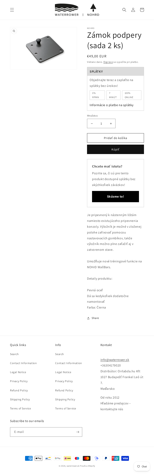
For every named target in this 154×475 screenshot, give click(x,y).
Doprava (108, 61)
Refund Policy (19, 390)
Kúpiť (115, 149)
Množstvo (92, 115)
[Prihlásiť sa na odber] (77, 432)
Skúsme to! (115, 196)
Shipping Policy (20, 399)
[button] (12, 9)
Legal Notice (18, 372)
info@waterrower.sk (114, 360)
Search (14, 354)
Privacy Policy (18, 381)
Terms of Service (20, 408)
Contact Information (23, 363)
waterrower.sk (73, 466)
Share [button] (95, 318)
